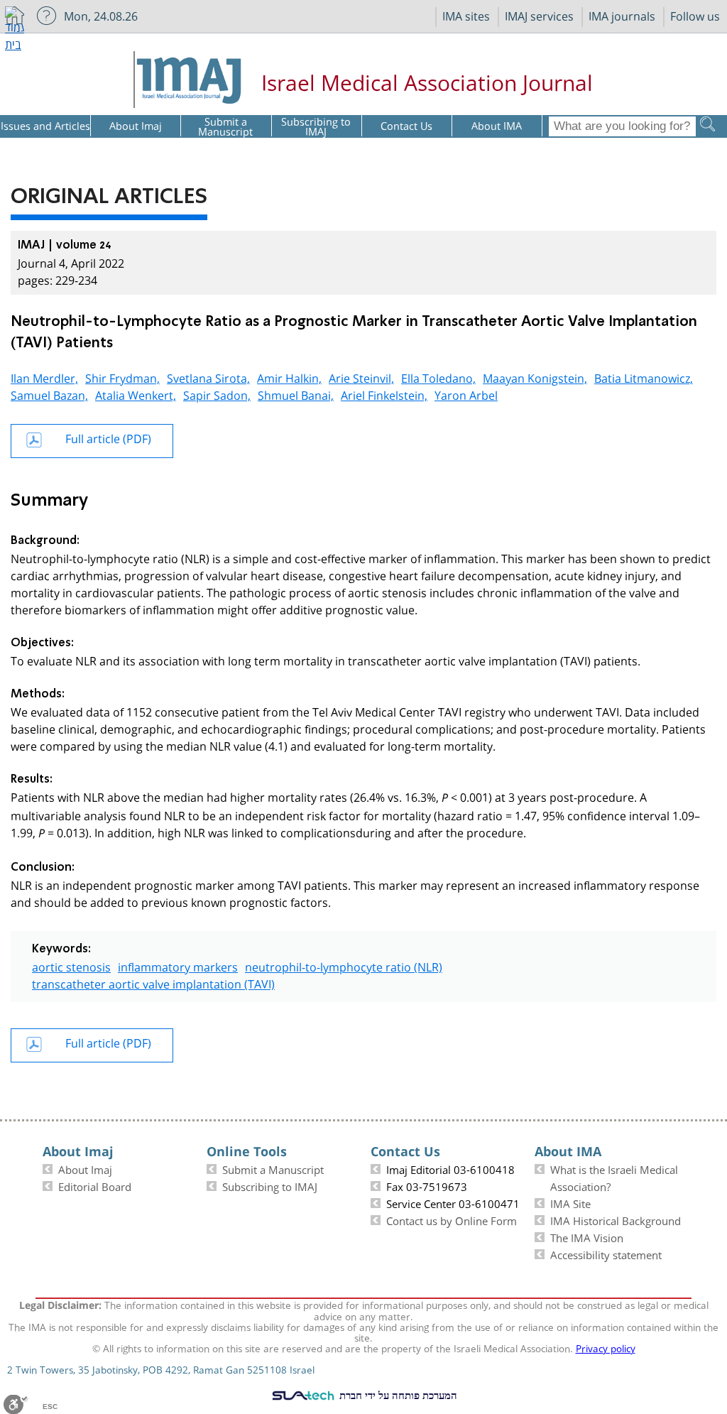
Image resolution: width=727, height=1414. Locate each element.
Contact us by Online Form (451, 1219)
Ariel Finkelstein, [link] (384, 394)
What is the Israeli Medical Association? (614, 1177)
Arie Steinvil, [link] (361, 376)
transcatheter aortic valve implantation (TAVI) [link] (153, 982)
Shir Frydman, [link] (122, 376)
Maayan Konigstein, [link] (535, 376)
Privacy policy (605, 1347)
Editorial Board (94, 1185)
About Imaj (85, 1168)
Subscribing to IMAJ (269, 1185)
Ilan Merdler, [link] (44, 376)
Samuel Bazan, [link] (49, 394)
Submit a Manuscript (273, 1168)
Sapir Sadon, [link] (217, 394)
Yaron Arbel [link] (466, 394)
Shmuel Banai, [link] (296, 394)
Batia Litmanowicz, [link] (643, 376)
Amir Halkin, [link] (289, 376)
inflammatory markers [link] (178, 965)
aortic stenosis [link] (71, 965)
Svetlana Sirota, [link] (208, 376)
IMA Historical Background (615, 1219)
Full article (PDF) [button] (108, 437)
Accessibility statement (606, 1253)
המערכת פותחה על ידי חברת (397, 1395)
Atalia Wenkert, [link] (135, 394)
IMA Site (570, 1202)
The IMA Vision (586, 1236)
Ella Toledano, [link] (438, 376)
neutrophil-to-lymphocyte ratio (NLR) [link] (343, 965)
